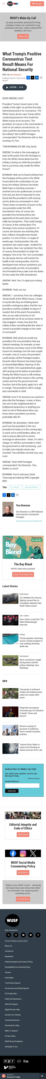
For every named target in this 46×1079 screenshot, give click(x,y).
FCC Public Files (11, 994)
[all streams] (42, 1076)
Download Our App (12, 1025)
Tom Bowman (15, 74)
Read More (23, 834)
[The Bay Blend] (23, 547)
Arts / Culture (24, 616)
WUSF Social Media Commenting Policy (23, 864)
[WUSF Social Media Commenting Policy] (23, 853)
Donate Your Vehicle (13, 1015)
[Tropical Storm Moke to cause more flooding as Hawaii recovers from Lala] (10, 748)
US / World (14, 487)
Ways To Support (11, 1031)
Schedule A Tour (11, 1047)
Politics (22, 635)
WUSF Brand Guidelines (14, 1041)
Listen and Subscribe (23, 574)
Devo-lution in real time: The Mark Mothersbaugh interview (32, 622)
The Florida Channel (12, 983)
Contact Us (9, 951)
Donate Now (23, 899)
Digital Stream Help (12, 1010)
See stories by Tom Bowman (29, 521)
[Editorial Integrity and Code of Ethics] (23, 815)
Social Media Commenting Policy (17, 967)
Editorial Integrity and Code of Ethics (23, 826)
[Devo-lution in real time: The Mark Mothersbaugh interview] (10, 620)
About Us (8, 946)
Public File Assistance (13, 999)
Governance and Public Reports (17, 988)
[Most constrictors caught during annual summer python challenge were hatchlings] (10, 660)
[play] (3, 1076)
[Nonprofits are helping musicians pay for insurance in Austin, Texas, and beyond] (10, 712)
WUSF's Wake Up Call (23, 18)
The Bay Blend (23, 564)
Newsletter (9, 956)
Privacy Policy (10, 1036)
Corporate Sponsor (12, 1020)
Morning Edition (31, 487)
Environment (24, 594)
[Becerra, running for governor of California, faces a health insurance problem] (10, 730)
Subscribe (23, 36)
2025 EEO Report (11, 1004)
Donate (38, 4)
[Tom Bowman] (7, 509)
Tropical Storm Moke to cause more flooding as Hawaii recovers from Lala (31, 747)
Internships (9, 978)
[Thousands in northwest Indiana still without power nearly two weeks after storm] (10, 693)
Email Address (12, 781)
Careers (8, 972)
